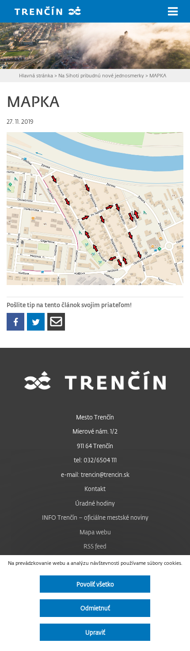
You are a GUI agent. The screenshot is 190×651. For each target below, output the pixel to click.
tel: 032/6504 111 (95, 460)
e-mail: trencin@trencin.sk (95, 474)
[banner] (54, 11)
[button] (173, 11)
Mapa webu (95, 532)
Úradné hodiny (95, 503)
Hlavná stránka (36, 75)
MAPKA (157, 75)
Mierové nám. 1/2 (95, 431)
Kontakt (95, 488)
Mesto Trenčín (95, 417)
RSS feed (95, 546)
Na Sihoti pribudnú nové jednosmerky (101, 75)
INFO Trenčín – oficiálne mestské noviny (95, 517)
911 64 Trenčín (95, 445)
